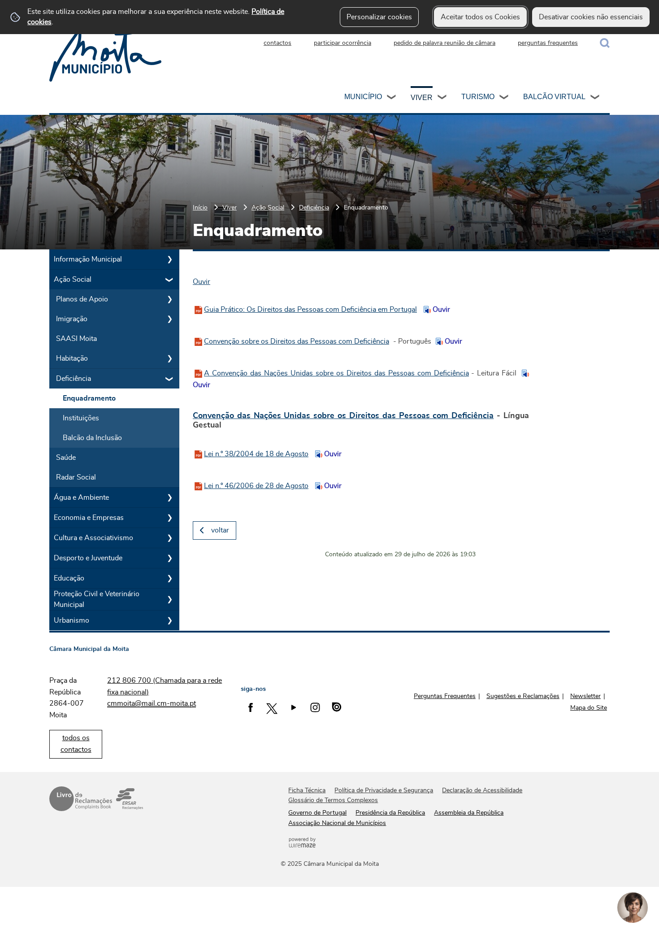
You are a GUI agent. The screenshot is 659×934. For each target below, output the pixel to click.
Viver (422, 97)
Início (200, 207)
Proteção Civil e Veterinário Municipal (96, 599)
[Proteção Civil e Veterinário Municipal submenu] (169, 599)
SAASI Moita (76, 338)
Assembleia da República (468, 813)
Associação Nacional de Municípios (337, 823)
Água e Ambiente (81, 497)
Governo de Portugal (317, 813)
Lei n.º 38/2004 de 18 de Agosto (256, 454)
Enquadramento (89, 398)
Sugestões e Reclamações (522, 696)
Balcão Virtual (554, 96)
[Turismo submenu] (504, 98)
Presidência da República (390, 813)
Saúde (66, 457)
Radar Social (76, 477)
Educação (69, 578)
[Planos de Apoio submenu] (169, 299)
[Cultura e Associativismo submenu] (169, 538)
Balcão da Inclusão (92, 437)
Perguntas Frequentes (445, 696)
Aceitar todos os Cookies (480, 17)
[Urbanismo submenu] (169, 620)
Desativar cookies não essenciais (591, 17)
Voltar (220, 530)
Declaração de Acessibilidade (482, 790)
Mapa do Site (588, 708)
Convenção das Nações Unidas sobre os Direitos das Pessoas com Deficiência (343, 416)
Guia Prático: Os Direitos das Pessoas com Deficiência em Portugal (310, 309)
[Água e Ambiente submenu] (169, 497)
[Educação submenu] (169, 578)
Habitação (72, 358)
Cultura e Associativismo (93, 537)
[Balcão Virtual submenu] (595, 98)
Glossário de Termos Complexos (333, 800)
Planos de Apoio (82, 299)
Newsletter (585, 696)
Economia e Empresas (89, 517)
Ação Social (267, 207)
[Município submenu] (392, 98)
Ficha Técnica (306, 790)
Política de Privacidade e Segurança (383, 790)
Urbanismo (71, 620)
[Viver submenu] (442, 98)
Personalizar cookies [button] (379, 17)
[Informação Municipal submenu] (169, 259)
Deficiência (314, 207)
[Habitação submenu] (169, 358)
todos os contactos (76, 743)
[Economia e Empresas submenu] (169, 518)
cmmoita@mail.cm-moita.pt (151, 703)
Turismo (477, 96)
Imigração (71, 319)
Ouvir (440, 309)
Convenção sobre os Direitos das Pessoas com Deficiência (296, 341)
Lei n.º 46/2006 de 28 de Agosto (256, 485)
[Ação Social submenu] (169, 279)
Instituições (81, 418)
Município (363, 96)
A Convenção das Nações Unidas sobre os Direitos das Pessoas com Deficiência (336, 373)
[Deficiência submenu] (169, 378)
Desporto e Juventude (88, 558)
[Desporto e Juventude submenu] (169, 558)
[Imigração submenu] (169, 319)
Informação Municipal (88, 259)
